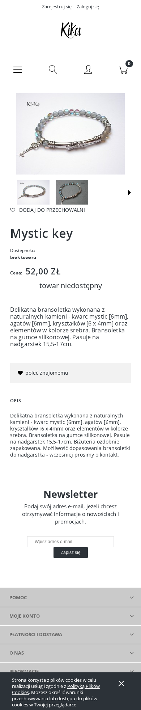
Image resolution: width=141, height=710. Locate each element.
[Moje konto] (88, 70)
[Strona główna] (70, 30)
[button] (17, 69)
